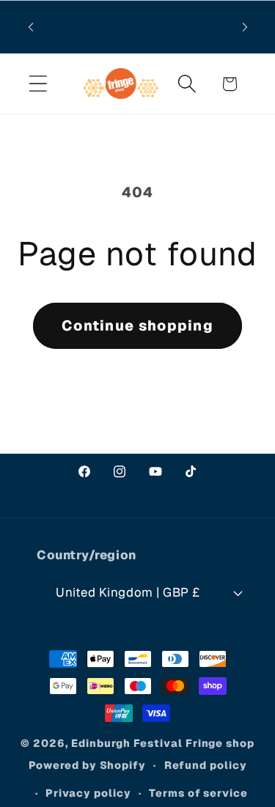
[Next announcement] (245, 27)
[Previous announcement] (31, 27)
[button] (38, 84)
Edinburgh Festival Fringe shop (162, 743)
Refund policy (205, 765)
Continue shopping (137, 325)
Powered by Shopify (87, 765)
